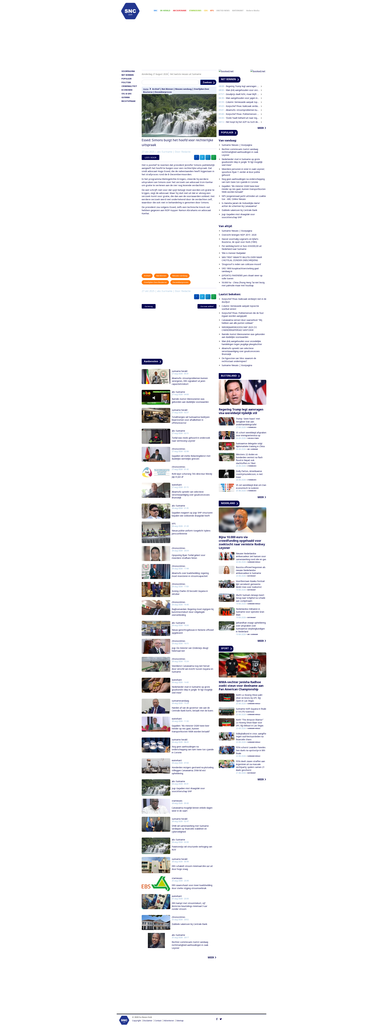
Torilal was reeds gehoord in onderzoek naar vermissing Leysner (191, 439)
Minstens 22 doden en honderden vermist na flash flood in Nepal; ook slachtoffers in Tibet (249, 459)
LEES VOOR (150, 157)
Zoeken (207, 82)
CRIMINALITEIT (129, 86)
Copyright (136, 1021)
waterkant (177, 484)
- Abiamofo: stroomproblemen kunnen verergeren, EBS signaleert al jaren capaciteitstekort (239, 110)
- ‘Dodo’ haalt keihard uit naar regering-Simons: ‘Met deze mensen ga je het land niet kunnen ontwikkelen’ (239, 117)
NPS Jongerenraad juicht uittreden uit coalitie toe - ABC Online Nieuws (244, 197)
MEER (211, 957)
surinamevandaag (180, 700)
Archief (156, 89)
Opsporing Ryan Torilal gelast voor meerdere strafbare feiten (188, 557)
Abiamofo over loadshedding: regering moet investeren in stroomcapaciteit (190, 574)
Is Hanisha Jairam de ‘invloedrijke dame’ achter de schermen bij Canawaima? (241, 204)
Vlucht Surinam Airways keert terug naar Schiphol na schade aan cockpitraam (250, 598)
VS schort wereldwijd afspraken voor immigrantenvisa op (251, 434)
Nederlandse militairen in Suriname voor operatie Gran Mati (250, 612)
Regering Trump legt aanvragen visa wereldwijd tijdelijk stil (241, 411)
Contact (158, 1021)
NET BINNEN (127, 75)
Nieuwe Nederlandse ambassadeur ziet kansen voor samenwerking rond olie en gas (251, 556)
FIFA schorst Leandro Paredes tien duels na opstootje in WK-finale (251, 750)
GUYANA (125, 97)
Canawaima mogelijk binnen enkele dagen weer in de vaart (192, 809)
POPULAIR (126, 78)
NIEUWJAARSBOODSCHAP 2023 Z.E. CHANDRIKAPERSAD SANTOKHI (239, 329)
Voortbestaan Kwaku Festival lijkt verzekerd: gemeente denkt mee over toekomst (250, 584)
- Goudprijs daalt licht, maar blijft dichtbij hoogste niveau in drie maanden (239, 94)
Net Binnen (167, 89)
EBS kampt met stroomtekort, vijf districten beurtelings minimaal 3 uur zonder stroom (189, 906)
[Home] (130, 11)
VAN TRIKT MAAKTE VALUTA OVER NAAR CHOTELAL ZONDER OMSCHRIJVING (242, 259)
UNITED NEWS (223, 10)
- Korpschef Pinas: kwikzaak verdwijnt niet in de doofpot (239, 106)
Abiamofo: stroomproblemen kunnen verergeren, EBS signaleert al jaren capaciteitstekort (190, 381)
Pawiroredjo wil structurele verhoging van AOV (192, 848)
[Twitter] (221, 1019)
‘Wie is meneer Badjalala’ (234, 253)
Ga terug (149, 306)
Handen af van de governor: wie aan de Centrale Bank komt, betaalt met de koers (192, 709)
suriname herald (179, 371)
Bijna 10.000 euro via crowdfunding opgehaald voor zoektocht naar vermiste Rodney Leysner (242, 542)
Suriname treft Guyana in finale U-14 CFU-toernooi (251, 710)
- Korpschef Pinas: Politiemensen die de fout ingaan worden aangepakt (239, 114)
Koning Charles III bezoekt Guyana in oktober (190, 592)
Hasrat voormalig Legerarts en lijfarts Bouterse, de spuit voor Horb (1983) (240, 240)
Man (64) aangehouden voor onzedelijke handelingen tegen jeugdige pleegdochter (242, 343)
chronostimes (178, 448)
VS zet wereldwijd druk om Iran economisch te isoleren (251, 486)
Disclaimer (147, 1021)
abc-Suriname (178, 391)
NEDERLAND (228, 503)
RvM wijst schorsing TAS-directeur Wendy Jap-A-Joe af (192, 475)
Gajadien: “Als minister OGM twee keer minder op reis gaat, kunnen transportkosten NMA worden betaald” (191, 728)
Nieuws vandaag (183, 89)
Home (146, 89)
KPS (212, 10)
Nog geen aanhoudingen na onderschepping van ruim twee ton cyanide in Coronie (193, 749)
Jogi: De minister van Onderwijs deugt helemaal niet (190, 649)
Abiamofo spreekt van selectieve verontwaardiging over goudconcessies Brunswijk (191, 494)
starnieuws (177, 800)
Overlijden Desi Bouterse (155, 282)
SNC (155, 10)
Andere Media (252, 10)
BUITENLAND (229, 375)
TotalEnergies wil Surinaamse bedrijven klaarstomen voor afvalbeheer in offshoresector (191, 420)
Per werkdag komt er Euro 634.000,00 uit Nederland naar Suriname (242, 247)
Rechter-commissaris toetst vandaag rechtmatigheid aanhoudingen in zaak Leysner (190, 945)
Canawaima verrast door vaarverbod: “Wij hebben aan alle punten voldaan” (242, 321)
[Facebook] (217, 1019)
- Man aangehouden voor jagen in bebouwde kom (239, 98)
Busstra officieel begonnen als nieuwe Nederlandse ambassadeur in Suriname (250, 570)
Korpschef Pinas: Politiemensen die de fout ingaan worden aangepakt (243, 314)
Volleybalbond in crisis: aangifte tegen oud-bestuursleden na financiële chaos (251, 736)
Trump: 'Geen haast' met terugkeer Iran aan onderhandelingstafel (248, 421)
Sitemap (180, 1021)
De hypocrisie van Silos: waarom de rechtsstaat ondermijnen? (239, 360)
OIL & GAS (126, 93)
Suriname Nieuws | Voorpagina (237, 145)
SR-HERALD (165, 10)
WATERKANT (238, 10)
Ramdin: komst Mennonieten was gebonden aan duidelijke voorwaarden (190, 400)
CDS (206, 10)
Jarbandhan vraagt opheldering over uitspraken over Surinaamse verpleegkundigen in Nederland (251, 627)
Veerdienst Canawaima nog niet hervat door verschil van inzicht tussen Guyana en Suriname (192, 668)
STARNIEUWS (195, 10)
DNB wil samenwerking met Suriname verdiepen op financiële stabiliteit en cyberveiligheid (190, 828)
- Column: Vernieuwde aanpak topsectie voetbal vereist (239, 102)
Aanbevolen (151, 361)
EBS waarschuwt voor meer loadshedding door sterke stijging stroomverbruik (192, 887)
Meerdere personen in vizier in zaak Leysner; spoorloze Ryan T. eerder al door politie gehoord (243, 172)
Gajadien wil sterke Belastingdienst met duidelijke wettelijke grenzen (191, 457)
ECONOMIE (126, 89)
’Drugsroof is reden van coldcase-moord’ (241, 264)
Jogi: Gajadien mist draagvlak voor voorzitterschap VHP (188, 790)
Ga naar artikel (206, 306)
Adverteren (169, 1021)
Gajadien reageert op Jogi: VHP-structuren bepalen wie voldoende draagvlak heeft (192, 514)
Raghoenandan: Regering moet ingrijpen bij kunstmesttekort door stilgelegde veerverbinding (193, 612)
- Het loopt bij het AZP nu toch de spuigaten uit (239, 121)
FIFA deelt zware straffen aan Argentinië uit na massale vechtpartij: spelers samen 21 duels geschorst (250, 765)
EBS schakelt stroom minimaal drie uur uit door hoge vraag (192, 867)
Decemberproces (163, 92)
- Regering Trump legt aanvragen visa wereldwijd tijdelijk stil (239, 86)
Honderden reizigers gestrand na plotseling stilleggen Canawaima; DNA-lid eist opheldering (192, 770)
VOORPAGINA (128, 71)
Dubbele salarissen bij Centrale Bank (189, 924)
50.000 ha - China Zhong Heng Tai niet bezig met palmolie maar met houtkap (243, 284)
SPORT (225, 648)
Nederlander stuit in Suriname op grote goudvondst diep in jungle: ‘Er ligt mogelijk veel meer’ (192, 689)
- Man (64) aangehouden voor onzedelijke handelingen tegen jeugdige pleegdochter (239, 90)
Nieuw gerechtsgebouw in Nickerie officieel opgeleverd (193, 631)
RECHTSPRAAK (128, 101)
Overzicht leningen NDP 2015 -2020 (239, 234)
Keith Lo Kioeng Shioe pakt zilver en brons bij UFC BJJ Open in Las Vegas (249, 697)
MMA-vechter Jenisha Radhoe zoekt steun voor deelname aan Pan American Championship (241, 685)
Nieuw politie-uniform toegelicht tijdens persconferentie (191, 532)
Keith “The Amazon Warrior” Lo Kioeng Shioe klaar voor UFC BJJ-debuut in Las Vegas (249, 722)
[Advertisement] (191, 46)
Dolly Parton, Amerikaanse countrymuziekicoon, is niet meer (249, 474)
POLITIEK (126, 82)
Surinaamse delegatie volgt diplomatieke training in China (250, 445)
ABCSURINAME (179, 10)
